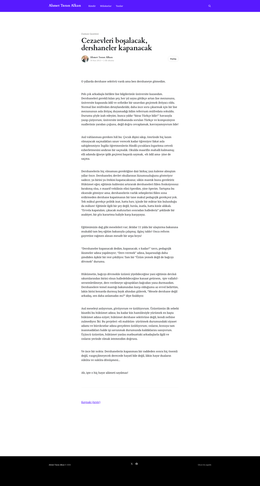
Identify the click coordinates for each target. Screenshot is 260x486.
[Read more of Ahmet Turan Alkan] (85, 59)
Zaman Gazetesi (90, 33)
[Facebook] (137, 464)
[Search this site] (209, 6)
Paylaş (173, 59)
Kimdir (92, 5)
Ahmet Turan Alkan (65, 5)
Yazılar (119, 5)
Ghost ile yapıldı (204, 465)
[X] (132, 464)
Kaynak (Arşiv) (90, 402)
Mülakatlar (106, 5)
